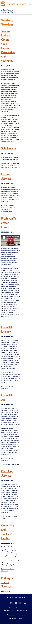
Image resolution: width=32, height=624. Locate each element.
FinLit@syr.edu (6, 374)
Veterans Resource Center (8, 429)
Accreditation (21, 615)
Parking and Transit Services (8, 582)
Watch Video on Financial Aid (10, 464)
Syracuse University (16, 608)
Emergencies (12, 618)
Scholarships (8, 148)
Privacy (21, 618)
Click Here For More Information (7, 387)
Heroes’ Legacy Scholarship (9, 163)
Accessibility (11, 615)
